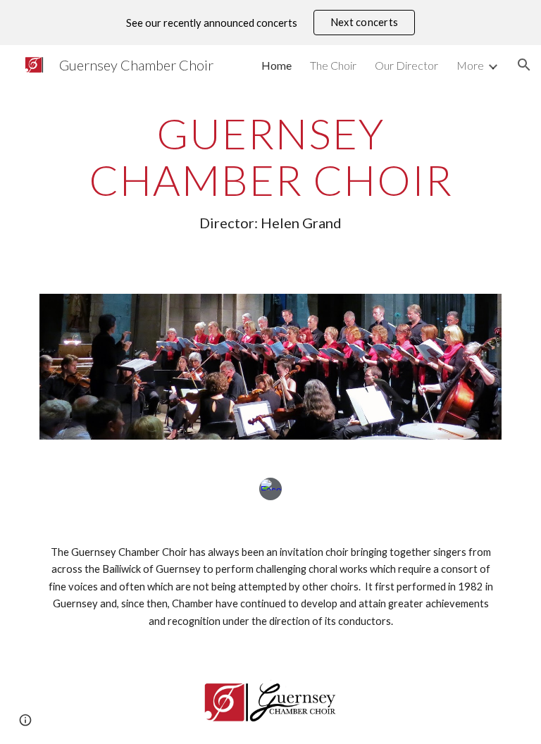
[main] (270, 170)
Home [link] (276, 65)
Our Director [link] (406, 65)
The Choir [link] (333, 65)
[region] (270, 22)
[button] (524, 65)
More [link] (470, 65)
